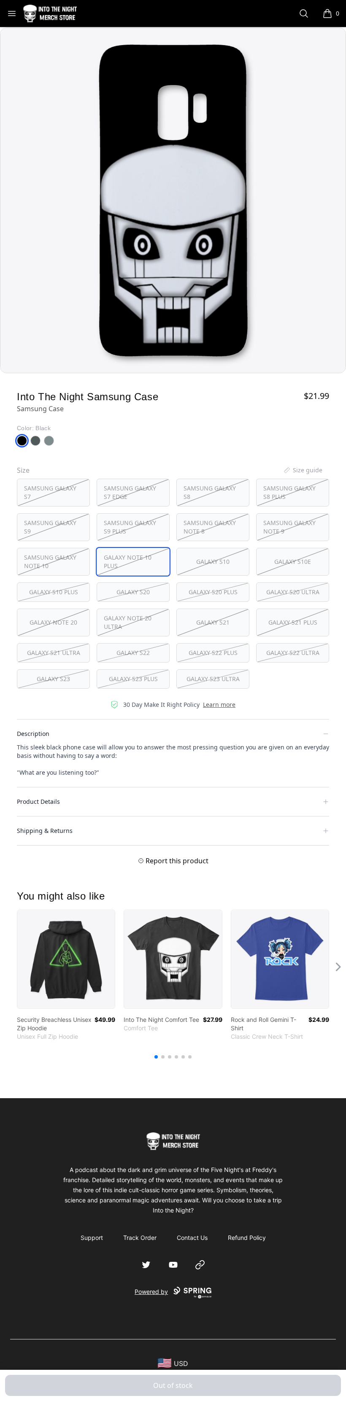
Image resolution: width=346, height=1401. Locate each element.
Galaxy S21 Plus (292, 622)
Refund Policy (247, 1237)
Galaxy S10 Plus (53, 592)
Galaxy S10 (213, 562)
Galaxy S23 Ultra (213, 679)
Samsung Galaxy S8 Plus (289, 492)
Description (33, 734)
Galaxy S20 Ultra (292, 592)
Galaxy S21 (213, 622)
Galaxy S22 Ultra (292, 653)
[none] (302, 470)
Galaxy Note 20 (53, 622)
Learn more (219, 704)
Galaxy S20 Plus (213, 592)
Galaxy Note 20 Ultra (127, 622)
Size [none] (23, 470)
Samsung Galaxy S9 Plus (130, 527)
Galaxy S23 (53, 679)
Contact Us (192, 1237)
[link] (66, 959)
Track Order (140, 1237)
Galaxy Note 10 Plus (127, 561)
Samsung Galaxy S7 (50, 492)
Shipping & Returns (45, 831)
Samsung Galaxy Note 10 (50, 561)
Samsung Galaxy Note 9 (289, 527)
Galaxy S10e (292, 562)
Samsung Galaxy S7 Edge (130, 492)
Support (92, 1237)
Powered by (151, 1291)
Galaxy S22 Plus (213, 653)
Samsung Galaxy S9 (50, 527)
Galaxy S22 (133, 653)
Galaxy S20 (133, 592)
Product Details (38, 801)
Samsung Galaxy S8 (210, 492)
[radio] (53, 493)
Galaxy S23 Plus (133, 679)
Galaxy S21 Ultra (53, 653)
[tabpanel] (173, 200)
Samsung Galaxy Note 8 (210, 527)
